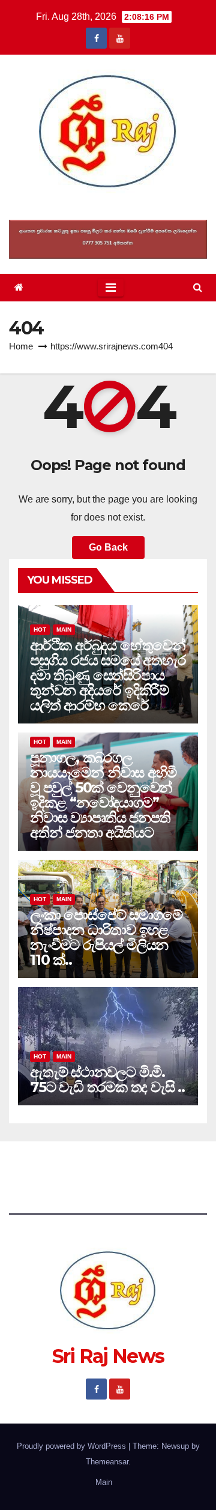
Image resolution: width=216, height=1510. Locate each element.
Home (21, 346)
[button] (197, 287)
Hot (40, 629)
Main (63, 629)
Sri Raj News (108, 207)
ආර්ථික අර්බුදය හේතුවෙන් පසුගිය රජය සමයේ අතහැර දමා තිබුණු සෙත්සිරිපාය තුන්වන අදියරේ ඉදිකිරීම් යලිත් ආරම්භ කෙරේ (108, 675)
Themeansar (107, 1461)
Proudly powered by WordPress (72, 1446)
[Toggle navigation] (111, 288)
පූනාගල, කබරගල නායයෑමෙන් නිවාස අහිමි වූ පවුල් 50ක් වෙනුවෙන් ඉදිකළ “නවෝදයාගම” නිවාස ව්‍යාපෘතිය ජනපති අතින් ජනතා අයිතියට (103, 795)
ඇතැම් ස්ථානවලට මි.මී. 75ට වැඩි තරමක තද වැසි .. (107, 1079)
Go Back (108, 547)
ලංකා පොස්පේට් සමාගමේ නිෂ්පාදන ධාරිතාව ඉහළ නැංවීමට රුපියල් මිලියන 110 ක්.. (106, 937)
